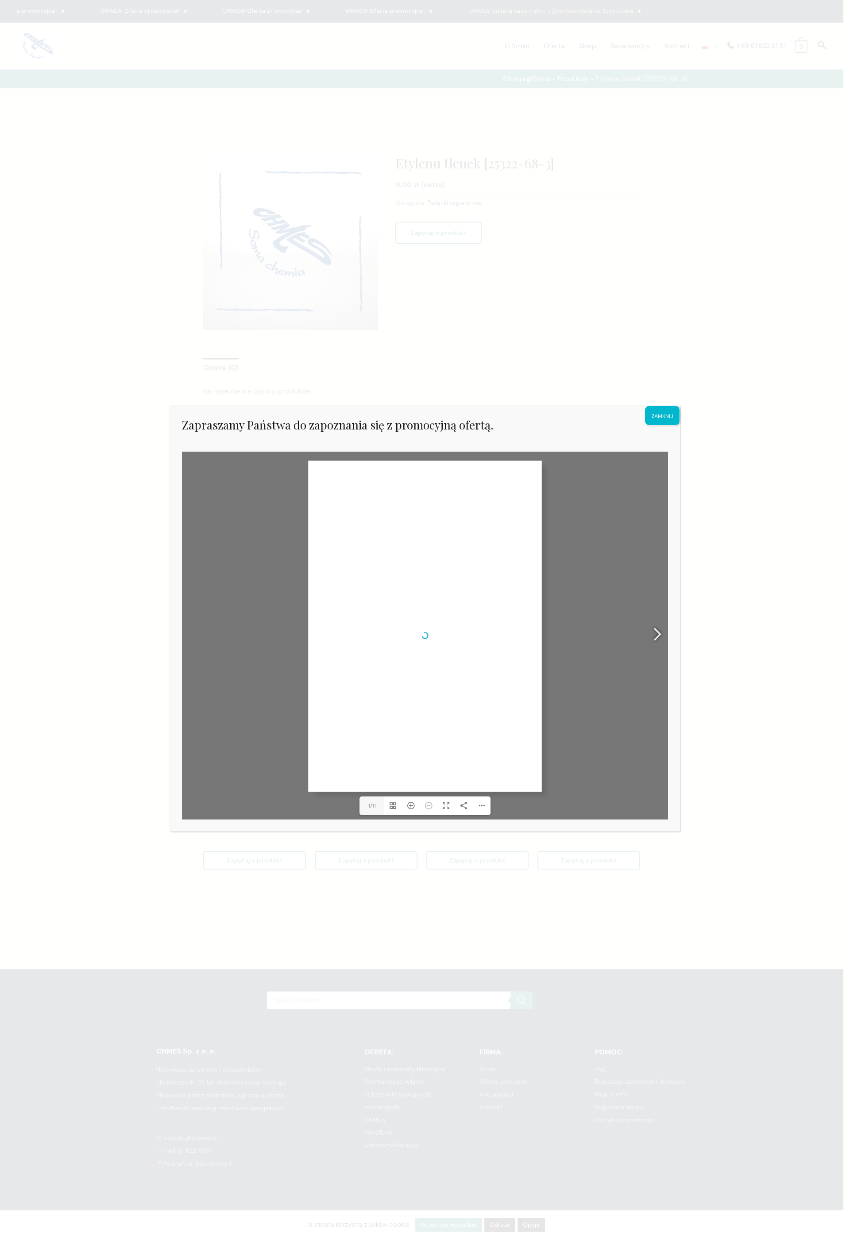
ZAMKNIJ (662, 416)
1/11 (372, 805)
